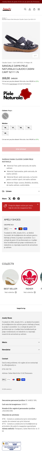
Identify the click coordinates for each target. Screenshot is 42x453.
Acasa (4, 18)
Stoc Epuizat (21, 149)
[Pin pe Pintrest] (18, 198)
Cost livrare (13, 84)
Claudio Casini (7, 63)
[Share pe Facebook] (14, 198)
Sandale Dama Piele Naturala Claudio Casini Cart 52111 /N (18, 19)
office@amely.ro (10, 365)
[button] (34, 9)
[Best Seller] (10, 277)
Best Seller (10, 289)
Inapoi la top (21, 308)
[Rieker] (29, 277)
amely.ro (9, 389)
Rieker (29, 289)
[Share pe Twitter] (9, 198)
